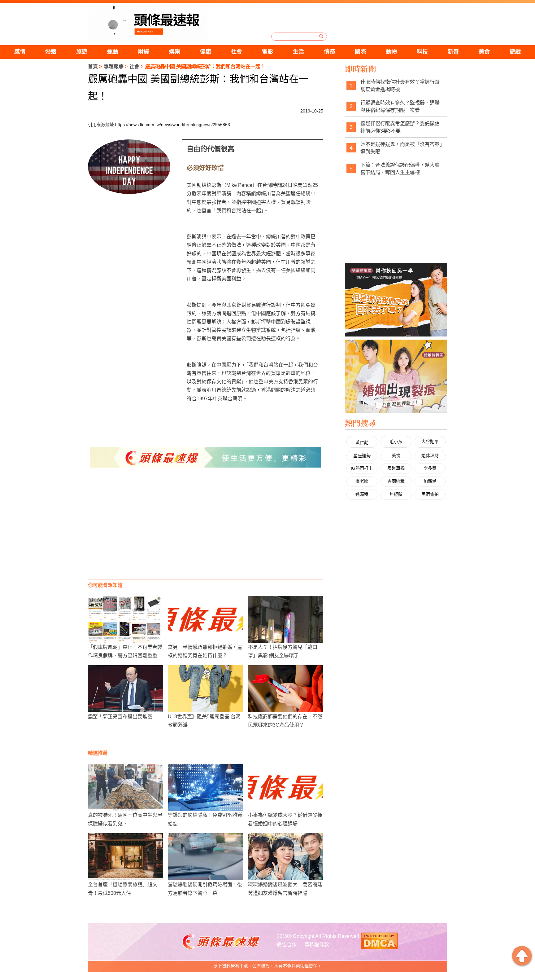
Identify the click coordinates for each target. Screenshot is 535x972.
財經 (143, 52)
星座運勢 (362, 455)
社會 (236, 52)
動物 (391, 52)
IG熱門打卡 (362, 468)
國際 (360, 52)
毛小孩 (395, 441)
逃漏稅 (361, 494)
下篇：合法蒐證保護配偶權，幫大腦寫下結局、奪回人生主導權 (400, 168)
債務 (329, 52)
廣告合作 (287, 944)
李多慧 (430, 468)
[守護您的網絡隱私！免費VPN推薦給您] (205, 787)
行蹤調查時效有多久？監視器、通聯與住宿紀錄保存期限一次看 (400, 106)
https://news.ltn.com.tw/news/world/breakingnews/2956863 (172, 124)
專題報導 (114, 66)
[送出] (321, 36)
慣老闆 (361, 481)
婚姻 (50, 52)
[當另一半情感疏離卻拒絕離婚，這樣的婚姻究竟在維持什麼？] (205, 619)
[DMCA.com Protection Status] (379, 940)
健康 (205, 52)
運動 (112, 52)
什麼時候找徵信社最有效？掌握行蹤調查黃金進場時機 (400, 85)
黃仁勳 (361, 442)
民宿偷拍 (430, 494)
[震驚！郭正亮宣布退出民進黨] (125, 688)
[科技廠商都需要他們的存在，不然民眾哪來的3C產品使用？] (285, 688)
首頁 (93, 66)
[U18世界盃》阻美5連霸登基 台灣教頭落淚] (205, 688)
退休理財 (430, 455)
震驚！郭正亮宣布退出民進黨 (120, 716)
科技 (422, 52)
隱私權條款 (316, 944)
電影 (267, 52)
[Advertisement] (205, 529)
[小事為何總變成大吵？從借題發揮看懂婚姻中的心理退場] (285, 787)
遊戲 (515, 52)
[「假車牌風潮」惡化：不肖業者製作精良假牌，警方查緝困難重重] (125, 619)
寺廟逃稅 (396, 481)
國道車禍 (396, 468)
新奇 (453, 52)
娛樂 (174, 52)
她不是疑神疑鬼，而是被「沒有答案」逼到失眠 (401, 148)
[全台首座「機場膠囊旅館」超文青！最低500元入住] (125, 856)
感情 (19, 52)
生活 (298, 52)
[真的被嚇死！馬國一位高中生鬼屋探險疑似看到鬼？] (125, 787)
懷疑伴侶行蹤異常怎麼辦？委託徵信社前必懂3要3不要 (400, 127)
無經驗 (395, 494)
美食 (484, 52)
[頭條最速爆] (147, 23)
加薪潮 (430, 481)
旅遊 (81, 52)
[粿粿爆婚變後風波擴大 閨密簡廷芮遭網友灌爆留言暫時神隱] (285, 856)
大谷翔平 (430, 441)
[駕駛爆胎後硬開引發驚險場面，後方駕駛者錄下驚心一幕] (205, 856)
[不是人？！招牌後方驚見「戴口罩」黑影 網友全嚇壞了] (285, 619)
